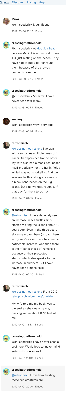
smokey (17, 119)
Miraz (15, 19)
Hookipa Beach (47, 48)
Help (42, 2)
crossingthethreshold (27, 43)
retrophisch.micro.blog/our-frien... (34, 296)
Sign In (4, 2)
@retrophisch (20, 215)
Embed (39, 31)
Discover (18, 2)
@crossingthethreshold (27, 148)
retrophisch (20, 143)
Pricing (31, 2)
